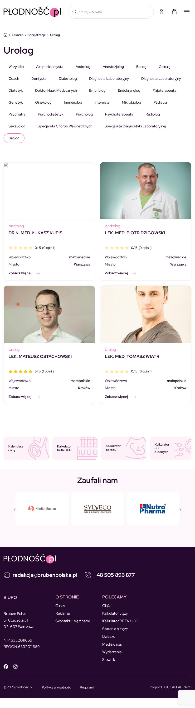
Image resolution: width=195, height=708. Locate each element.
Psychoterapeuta (119, 114)
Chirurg (165, 66)
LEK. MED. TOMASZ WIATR (132, 356)
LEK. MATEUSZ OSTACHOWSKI (40, 356)
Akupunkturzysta (49, 66)
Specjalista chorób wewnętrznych (65, 126)
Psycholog (84, 114)
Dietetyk (16, 90)
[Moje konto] (161, 11)
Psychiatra (17, 114)
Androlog (83, 66)
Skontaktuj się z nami (72, 620)
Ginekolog (43, 102)
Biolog (141, 66)
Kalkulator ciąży (115, 613)
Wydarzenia (112, 651)
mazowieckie (79, 257)
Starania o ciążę (115, 628)
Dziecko (108, 636)
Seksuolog (17, 126)
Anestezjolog (113, 66)
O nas (60, 605)
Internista (102, 102)
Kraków (84, 388)
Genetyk (16, 102)
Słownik (108, 659)
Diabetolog (68, 78)
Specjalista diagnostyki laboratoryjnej (135, 126)
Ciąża (106, 605)
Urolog (14, 138)
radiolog (153, 114)
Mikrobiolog (131, 102)
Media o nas (112, 644)
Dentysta (38, 78)
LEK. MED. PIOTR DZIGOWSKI (135, 233)
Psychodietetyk (50, 114)
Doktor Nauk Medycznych (56, 90)
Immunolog (73, 102)
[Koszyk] (174, 11)
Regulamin (88, 687)
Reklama (62, 613)
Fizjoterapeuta (164, 90)
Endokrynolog (129, 90)
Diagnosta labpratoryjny (161, 78)
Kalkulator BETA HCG (120, 620)
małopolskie (80, 380)
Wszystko (16, 66)
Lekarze (17, 34)
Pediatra (160, 102)
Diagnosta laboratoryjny (109, 78)
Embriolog (97, 90)
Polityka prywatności (57, 687)
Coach (14, 78)
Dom (5, 35)
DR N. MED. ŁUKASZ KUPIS (35, 233)
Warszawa (82, 264)
